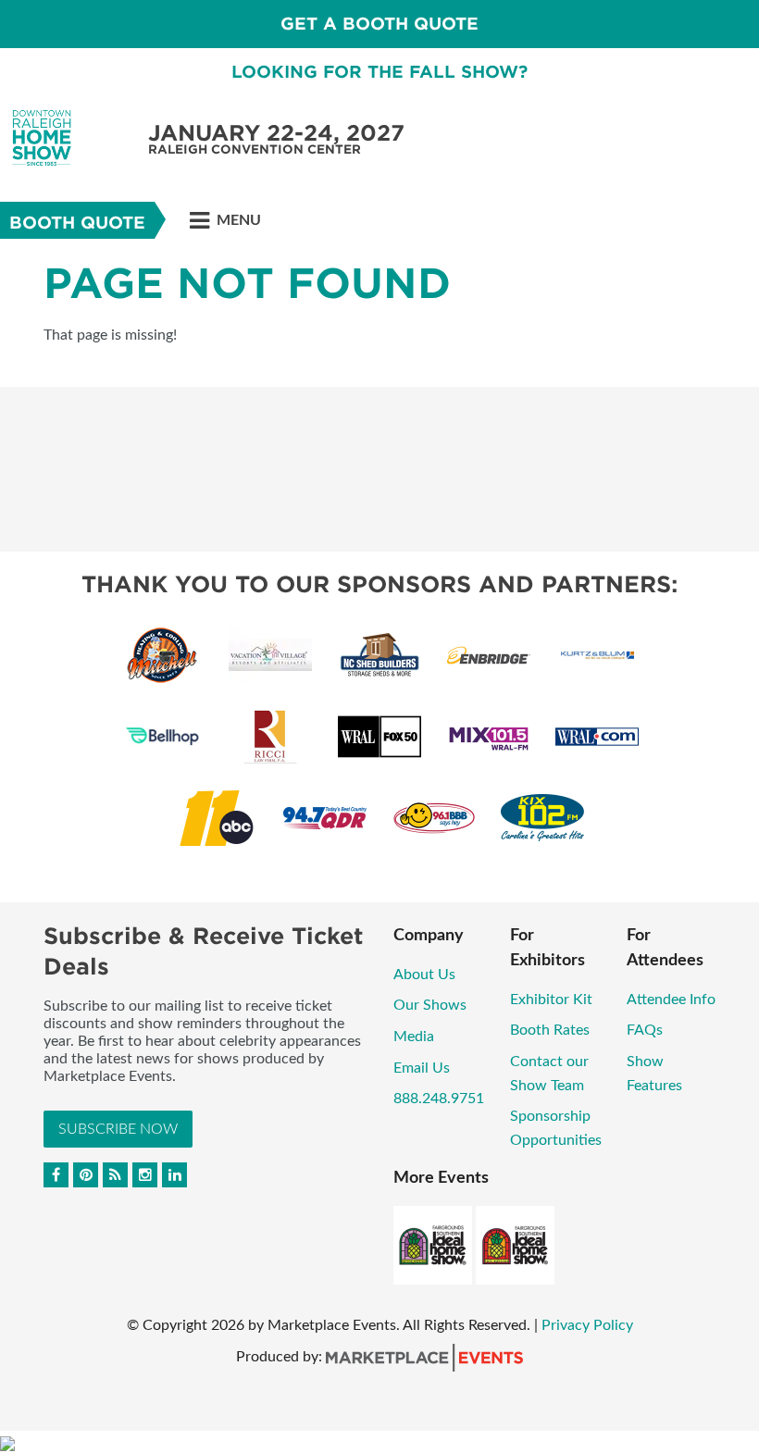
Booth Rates (550, 1030)
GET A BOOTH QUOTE (379, 23)
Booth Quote (77, 222)
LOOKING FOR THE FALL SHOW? (379, 71)
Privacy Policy (587, 1325)
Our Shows (430, 1005)
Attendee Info (671, 999)
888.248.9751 (438, 1098)
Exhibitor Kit (551, 999)
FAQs (645, 1030)
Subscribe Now (118, 1129)
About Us (424, 974)
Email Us (421, 1068)
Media (413, 1036)
